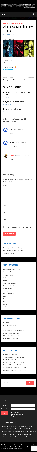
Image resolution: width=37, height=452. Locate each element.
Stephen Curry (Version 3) (25, 434)
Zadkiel (12, 155)
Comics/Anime (7, 23)
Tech (4, 307)
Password (4, 409)
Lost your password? (17, 414)
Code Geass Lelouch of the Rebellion (24, 429)
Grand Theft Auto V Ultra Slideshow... (14, 330)
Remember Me (17, 412)
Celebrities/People (8, 286)
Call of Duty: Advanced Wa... (11, 370)
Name (5, 205)
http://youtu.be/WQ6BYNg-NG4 (19, 161)
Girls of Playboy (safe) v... (10, 362)
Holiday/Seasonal (8, 293)
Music (5, 301)
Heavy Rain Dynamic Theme (11, 338)
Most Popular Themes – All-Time (13, 250)
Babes (5, 280)
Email (5, 212)
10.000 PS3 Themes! (9, 253)
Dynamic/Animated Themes (11, 269)
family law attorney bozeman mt (11, 431)
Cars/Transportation (9, 283)
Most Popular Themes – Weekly (12, 248)
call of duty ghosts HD (29, 431)
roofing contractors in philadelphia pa (12, 437)
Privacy (20, 448)
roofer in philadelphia (7, 426)
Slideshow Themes (17, 23)
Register (13, 416)
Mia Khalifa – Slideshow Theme (12, 336)
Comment (6, 185)
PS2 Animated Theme (9, 325)
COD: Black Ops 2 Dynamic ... (11, 367)
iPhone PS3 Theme (8, 365)
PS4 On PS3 (6, 328)
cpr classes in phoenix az (8, 434)
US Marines (29, 437)
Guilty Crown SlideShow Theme (13, 102)
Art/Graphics (7, 278)
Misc (4, 296)
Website (5, 220)
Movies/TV (6, 299)
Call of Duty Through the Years (25, 426)
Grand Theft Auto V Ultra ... (11, 357)
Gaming (5, 291)
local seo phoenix (6, 429)
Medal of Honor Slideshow (12, 109)
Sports (5, 304)
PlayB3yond (6, 322)
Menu (5, 14)
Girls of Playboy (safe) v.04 (11, 333)
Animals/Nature (8, 275)
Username (4, 405)
